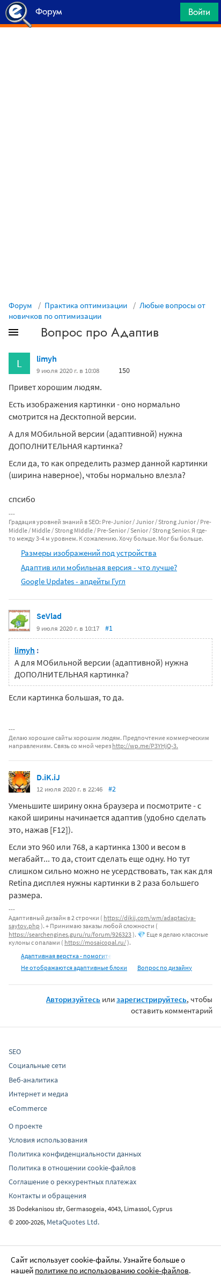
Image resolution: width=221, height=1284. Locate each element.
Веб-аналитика (33, 1080)
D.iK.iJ (48, 777)
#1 (109, 628)
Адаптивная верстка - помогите (66, 956)
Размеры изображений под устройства (89, 553)
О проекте (25, 1126)
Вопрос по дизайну (164, 968)
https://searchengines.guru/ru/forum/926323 (70, 934)
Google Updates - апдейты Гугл (73, 581)
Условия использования (48, 1140)
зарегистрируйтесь (151, 999)
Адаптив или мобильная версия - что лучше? (99, 567)
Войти (199, 11)
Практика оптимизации (86, 305)
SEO (15, 1051)
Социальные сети (37, 1065)
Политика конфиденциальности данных (75, 1154)
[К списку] (31, 334)
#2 (112, 789)
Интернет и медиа (38, 1094)
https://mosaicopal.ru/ (95, 942)
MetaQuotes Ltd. (73, 1222)
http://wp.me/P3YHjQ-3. (145, 746)
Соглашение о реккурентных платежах (72, 1181)
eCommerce (28, 1108)
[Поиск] (168, 15)
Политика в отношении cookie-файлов (72, 1168)
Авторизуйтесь (73, 999)
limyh (46, 358)
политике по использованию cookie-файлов (112, 1270)
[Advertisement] (110, 54)
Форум (20, 305)
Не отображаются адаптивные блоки (74, 968)
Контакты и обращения (47, 1195)
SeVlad (49, 615)
